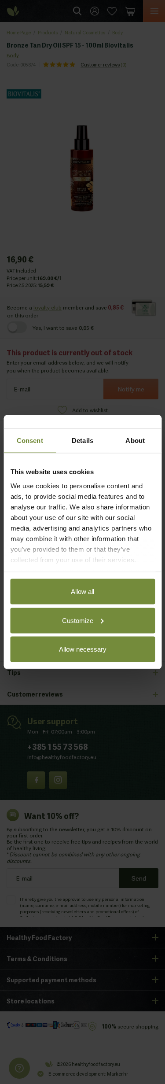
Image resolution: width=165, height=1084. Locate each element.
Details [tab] (82, 440)
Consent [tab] (30, 440)
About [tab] (135, 440)
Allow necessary (82, 649)
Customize (77, 620)
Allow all (82, 591)
